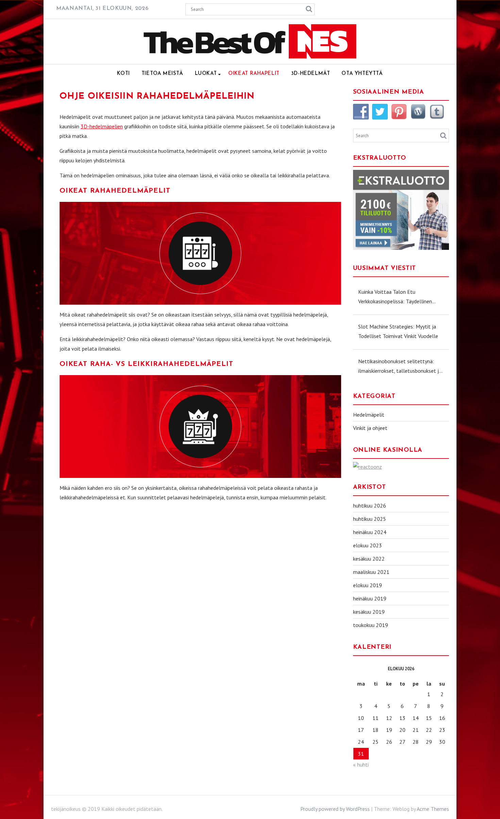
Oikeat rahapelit (254, 73)
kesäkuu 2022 (369, 558)
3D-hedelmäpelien (102, 126)
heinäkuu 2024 (369, 532)
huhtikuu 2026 (369, 505)
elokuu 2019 (367, 585)
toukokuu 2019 (370, 625)
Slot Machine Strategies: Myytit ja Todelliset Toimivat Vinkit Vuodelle (398, 331)
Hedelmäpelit (368, 414)
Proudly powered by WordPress (335, 808)
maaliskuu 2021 (371, 571)
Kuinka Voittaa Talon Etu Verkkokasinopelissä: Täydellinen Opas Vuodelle (395, 297)
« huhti (361, 764)
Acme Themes (433, 808)
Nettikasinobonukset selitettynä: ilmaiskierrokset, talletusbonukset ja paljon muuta (399, 366)
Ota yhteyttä (362, 73)
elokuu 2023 (367, 545)
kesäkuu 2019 (369, 611)
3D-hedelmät (310, 73)
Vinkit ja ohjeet (370, 427)
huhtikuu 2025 (369, 518)
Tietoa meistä (162, 73)
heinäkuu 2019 (369, 598)
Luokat (206, 73)
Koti (123, 73)
